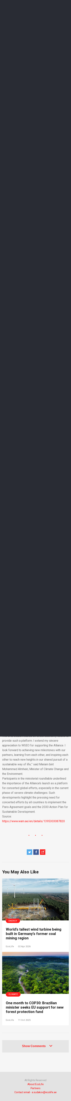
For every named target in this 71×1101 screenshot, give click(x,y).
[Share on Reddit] (42, 852)
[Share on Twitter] (29, 852)
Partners (35, 1088)
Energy (13, 920)
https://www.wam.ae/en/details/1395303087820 (33, 821)
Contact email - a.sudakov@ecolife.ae (35, 1092)
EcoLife (10, 946)
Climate (13, 994)
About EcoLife (35, 1084)
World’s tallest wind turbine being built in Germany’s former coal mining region (33, 933)
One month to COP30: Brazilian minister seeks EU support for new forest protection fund (35, 1007)
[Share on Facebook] (36, 852)
